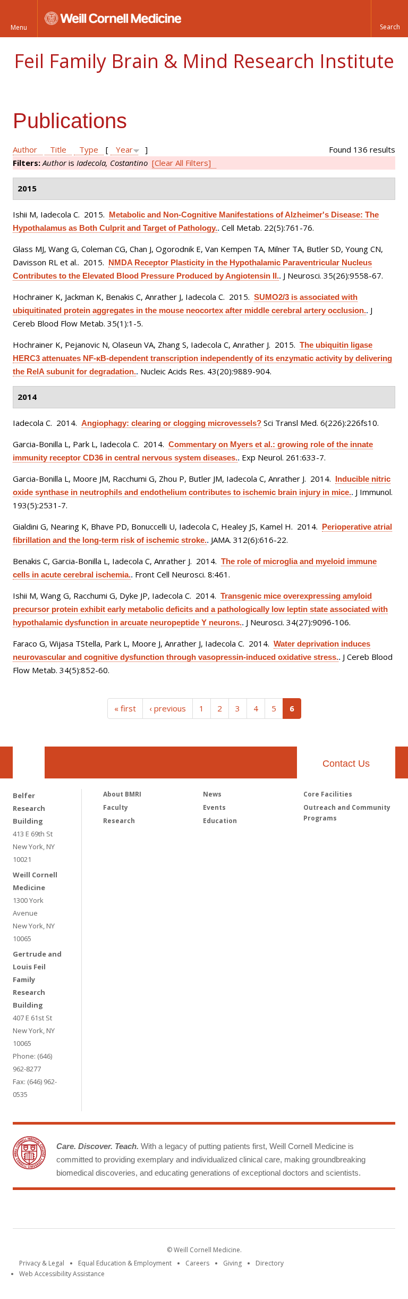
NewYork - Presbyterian (292, 1211)
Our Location (29, 762)
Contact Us (346, 763)
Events (214, 807)
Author (25, 149)
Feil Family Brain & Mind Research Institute (204, 61)
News (212, 794)
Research (119, 820)
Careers (197, 1263)
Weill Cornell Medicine (126, 1211)
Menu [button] (19, 27)
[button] (389, 18)
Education (220, 820)
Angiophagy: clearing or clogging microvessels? (171, 423)
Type (88, 149)
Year (124, 149)
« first (125, 708)
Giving (232, 1263)
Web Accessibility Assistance (62, 1273)
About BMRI (122, 794)
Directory (270, 1263)
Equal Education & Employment (125, 1263)
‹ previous (167, 708)
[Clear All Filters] (181, 162)
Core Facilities (327, 794)
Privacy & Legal (41, 1263)
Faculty (115, 807)
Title (58, 149)
